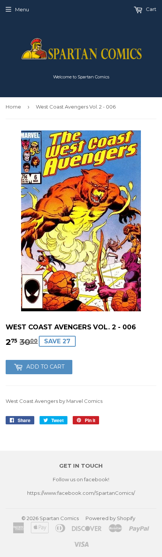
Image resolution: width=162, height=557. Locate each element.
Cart (150, 9)
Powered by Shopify (110, 518)
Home (13, 107)
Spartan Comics (59, 518)
